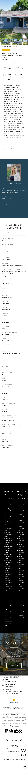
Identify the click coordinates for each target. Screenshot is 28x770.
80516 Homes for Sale (22, 612)
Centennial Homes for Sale (8, 594)
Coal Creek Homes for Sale (8, 556)
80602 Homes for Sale (22, 564)
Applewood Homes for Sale (9, 528)
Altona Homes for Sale (8, 574)
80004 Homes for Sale (22, 606)
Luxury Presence (14, 751)
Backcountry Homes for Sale (9, 617)
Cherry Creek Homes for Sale (9, 588)
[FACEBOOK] (7, 740)
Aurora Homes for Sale (8, 568)
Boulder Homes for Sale (8, 534)
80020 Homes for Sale (22, 534)
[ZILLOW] (20, 740)
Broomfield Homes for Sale (9, 505)
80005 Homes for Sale (22, 582)
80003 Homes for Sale (22, 576)
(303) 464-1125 (6, 198)
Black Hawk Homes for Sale (9, 612)
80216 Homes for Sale (22, 600)
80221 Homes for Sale (22, 570)
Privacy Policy (20, 759)
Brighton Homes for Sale (8, 522)
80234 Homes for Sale (22, 505)
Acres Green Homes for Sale (9, 600)
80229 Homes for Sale (22, 546)
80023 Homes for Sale (22, 540)
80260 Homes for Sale (22, 522)
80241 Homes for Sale (22, 511)
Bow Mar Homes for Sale (8, 562)
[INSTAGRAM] (11, 740)
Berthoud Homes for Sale (8, 606)
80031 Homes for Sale (22, 528)
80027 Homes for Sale (22, 594)
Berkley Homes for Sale (8, 511)
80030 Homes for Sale (22, 552)
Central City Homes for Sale (9, 623)
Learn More (16, 726)
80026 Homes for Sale (22, 588)
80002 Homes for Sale (22, 617)
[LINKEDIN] (16, 740)
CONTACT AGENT (14, 209)
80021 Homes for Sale (22, 558)
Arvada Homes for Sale (8, 517)
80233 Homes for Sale (22, 517)
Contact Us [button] (14, 665)
